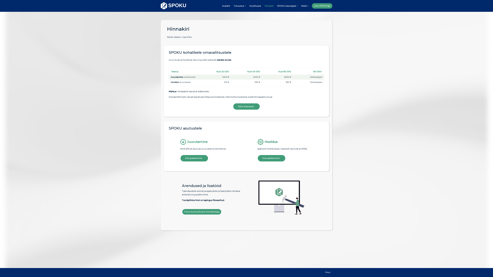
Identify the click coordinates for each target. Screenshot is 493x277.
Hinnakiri (269, 6)
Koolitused (255, 6)
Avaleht (226, 6)
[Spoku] (173, 5)
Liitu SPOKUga (322, 6)
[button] (245, 5)
